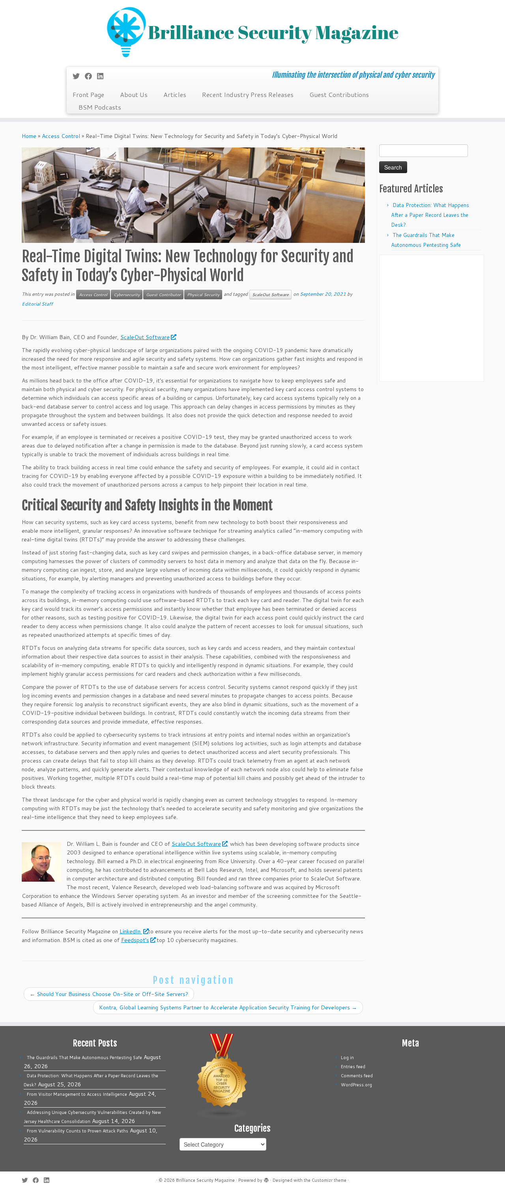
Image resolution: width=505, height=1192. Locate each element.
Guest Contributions (339, 94)
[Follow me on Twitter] (79, 76)
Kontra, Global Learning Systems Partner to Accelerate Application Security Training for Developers (228, 1007)
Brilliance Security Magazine (205, 1180)
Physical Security (203, 294)
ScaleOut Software (270, 294)
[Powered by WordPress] (266, 1178)
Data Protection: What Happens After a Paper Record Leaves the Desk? (430, 214)
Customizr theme (329, 1180)
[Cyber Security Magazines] (222, 1076)
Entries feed (353, 1066)
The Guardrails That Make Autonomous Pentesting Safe (84, 1057)
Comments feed (357, 1076)
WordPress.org (356, 1085)
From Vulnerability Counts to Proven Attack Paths (77, 1131)
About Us (134, 94)
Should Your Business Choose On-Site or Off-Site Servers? (109, 994)
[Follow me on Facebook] (91, 76)
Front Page (88, 94)
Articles (174, 94)
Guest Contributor (163, 294)
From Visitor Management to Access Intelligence (77, 1094)
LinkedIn (131, 931)
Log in (347, 1057)
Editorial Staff (37, 303)
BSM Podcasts (100, 107)
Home (29, 136)
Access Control (61, 136)
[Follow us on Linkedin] (102, 76)
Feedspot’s (135, 940)
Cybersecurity (127, 294)
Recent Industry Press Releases (248, 94)
